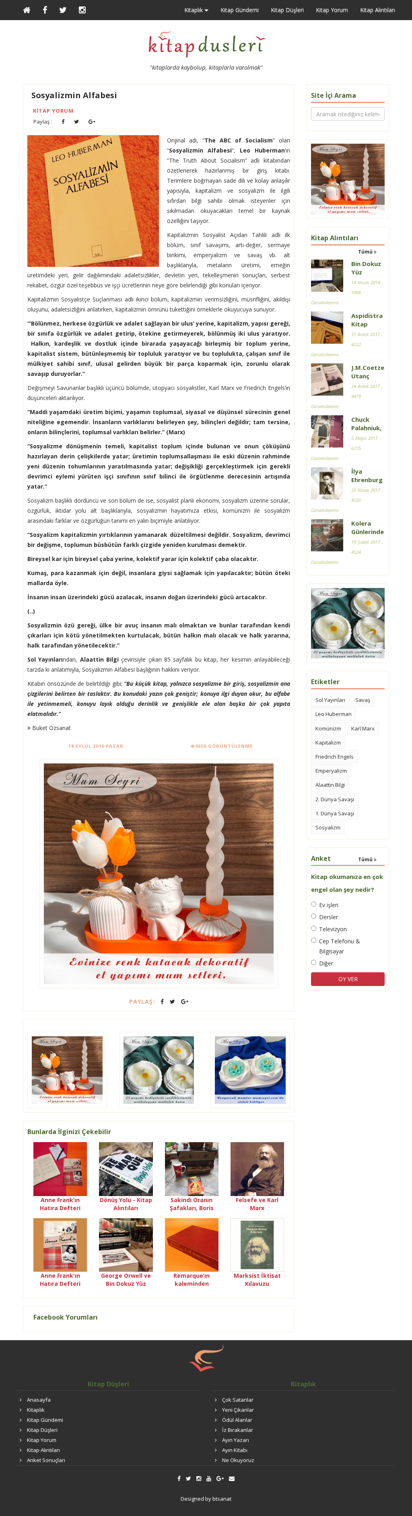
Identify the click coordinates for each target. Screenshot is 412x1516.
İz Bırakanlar (237, 1429)
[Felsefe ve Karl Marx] (257, 1168)
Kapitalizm (328, 742)
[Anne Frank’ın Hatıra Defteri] (60, 1168)
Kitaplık (36, 1409)
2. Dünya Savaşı (334, 799)
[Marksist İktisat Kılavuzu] (257, 1244)
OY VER (348, 979)
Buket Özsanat (51, 728)
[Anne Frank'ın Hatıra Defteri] (60, 1244)
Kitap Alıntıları (377, 10)
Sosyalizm (327, 827)
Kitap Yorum (332, 10)
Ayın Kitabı (234, 1450)
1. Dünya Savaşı (334, 813)
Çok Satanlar (237, 1399)
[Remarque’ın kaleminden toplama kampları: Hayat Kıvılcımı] (191, 1244)
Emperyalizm (331, 770)
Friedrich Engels (334, 756)
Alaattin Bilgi (330, 784)
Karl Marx (363, 728)
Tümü (366, 251)
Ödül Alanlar (237, 1419)
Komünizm (328, 728)
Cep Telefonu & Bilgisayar (339, 946)
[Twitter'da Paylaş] (76, 121)
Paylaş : (42, 121)
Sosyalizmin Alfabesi (74, 95)
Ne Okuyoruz (238, 1460)
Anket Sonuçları (46, 1460)
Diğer (326, 963)
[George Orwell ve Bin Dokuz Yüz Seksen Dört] (125, 1244)
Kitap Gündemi (239, 10)
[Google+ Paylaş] (92, 121)
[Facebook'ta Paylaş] (63, 121)
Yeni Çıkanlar (238, 1409)
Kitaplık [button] (194, 10)
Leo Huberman (333, 714)
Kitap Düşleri (287, 10)
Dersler (328, 917)
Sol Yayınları (330, 699)
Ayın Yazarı (235, 1440)
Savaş (362, 699)
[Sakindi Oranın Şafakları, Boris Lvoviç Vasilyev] (191, 1168)
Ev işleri (328, 905)
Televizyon (333, 929)
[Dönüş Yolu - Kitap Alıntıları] (125, 1168)
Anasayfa (39, 1399)
